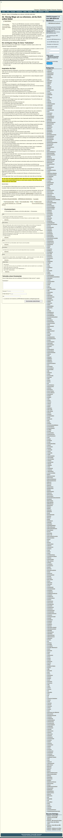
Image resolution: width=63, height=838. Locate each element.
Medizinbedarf (50, 491)
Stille (48, 669)
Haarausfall (49, 343)
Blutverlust (49, 162)
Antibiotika (49, 94)
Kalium (48, 406)
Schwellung (50, 619)
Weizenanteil (50, 788)
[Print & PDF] (32, 201)
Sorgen (49, 658)
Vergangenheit (50, 738)
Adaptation (49, 77)
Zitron (48, 803)
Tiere (48, 693)
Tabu (48, 684)
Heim (48, 355)
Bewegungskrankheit (52, 142)
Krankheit (49, 440)
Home (3, 11)
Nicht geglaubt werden (52, 536)
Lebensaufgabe (51, 456)
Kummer (49, 448)
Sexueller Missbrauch (52, 647)
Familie (49, 262)
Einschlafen (50, 215)
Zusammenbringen (51, 809)
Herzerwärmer (50, 367)
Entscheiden (50, 235)
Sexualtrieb (49, 645)
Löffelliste (49, 465)
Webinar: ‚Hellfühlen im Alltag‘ (54, 829)
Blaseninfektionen (51, 151)
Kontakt (47, 11)
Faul (48, 264)
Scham (48, 585)
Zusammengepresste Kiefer (53, 811)
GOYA (48, 332)
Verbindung (50, 737)
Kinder (48, 422)
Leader (48, 454)
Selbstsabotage (51, 635)
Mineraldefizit (50, 502)
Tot (48, 696)
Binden (49, 148)
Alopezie (49, 88)
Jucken (49, 400)
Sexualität (49, 644)
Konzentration (50, 432)
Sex (48, 641)
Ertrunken (49, 255)
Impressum (39, 834)
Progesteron (50, 565)
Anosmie (49, 93)
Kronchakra (50, 446)
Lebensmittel (50, 457)
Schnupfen (49, 605)
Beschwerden (50, 139)
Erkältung (49, 250)
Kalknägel (49, 408)
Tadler (48, 686)
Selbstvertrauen (51, 636)
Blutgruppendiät (51, 159)
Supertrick (49, 681)
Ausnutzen (49, 113)
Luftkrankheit (50, 471)
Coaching (49, 177)
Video (8, 11)
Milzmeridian (50, 500)
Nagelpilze (49, 523)
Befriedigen (50, 131)
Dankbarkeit (50, 184)
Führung (49, 287)
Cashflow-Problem (51, 170)
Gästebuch (40, 11)
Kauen (48, 417)
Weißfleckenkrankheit (52, 786)
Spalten (49, 659)
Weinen (49, 784)
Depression (50, 191)
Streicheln (49, 670)
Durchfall (49, 204)
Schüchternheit (50, 610)
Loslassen (49, 469)
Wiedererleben (50, 792)
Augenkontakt (50, 110)
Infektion (49, 388)
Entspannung (50, 241)
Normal (49, 542)
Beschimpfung (50, 136)
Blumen (49, 156)
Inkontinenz (50, 389)
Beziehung (49, 145)
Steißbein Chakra (51, 666)
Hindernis (49, 372)
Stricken (49, 676)
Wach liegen (50, 764)
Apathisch (49, 97)
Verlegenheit (50, 744)
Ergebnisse (19, 11)
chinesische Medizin (52, 173)
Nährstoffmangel (51, 527)
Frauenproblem (50, 281)
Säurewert (49, 584)
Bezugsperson (50, 147)
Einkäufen (49, 211)
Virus (48, 760)
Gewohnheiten (50, 321)
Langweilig (49, 452)
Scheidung (49, 590)
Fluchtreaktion (50, 275)
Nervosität (49, 533)
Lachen (49, 451)
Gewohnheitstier (51, 323)
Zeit (48, 800)
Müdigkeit (49, 511)
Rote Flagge (50, 579)
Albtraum (49, 82)
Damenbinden (50, 182)
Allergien (49, 86)
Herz (48, 364)
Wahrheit (49, 767)
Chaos (48, 171)
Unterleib (49, 729)
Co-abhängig (50, 176)
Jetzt (48, 398)
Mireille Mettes (7, 21)
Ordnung (49, 545)
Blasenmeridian (51, 153)
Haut (48, 347)
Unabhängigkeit (51, 720)
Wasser (49, 771)
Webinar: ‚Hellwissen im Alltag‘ (54, 828)
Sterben (49, 667)
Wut (48, 797)
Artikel (24, 11)
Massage (49, 483)
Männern (49, 482)
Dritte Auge (49, 201)
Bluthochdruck (50, 160)
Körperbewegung (51, 435)
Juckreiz (49, 401)
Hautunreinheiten (51, 352)
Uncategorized (50, 723)
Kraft (48, 437)
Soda (48, 653)
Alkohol (49, 83)
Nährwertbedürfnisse (52, 528)
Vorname (5, 291)
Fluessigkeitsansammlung (53, 276)
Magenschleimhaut (51, 479)
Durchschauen (50, 205)
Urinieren (49, 732)
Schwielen (49, 621)
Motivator (49, 510)
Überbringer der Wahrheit (53, 712)
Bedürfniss (49, 127)
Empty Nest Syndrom (52, 224)
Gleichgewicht (50, 326)
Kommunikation (51, 428)
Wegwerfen (49, 778)
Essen (48, 259)
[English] (48, 9)
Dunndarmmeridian (51, 202)
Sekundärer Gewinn (51, 627)
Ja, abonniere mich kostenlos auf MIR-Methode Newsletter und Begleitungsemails (21, 298)
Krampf (49, 439)
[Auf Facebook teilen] (8, 201)
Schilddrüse (50, 591)
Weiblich (49, 780)
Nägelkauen (50, 520)
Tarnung (49, 689)
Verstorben (49, 754)
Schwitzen (49, 624)
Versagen (49, 749)
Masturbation (50, 486)
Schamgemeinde (51, 588)
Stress (48, 673)
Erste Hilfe (49, 253)
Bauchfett (49, 120)
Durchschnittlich (51, 207)
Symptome (49, 683)
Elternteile (49, 218)
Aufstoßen (49, 106)
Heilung (49, 354)
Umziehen (49, 717)
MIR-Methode (7, 8)
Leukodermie (50, 462)
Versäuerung (50, 751)
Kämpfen (49, 414)
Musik (48, 513)
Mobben (49, 506)
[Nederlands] (42, 9)
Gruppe (49, 340)
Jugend (49, 403)
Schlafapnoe (50, 596)
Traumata (49, 703)
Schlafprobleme (51, 598)
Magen (48, 474)
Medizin (49, 489)
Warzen (49, 769)
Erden (48, 247)
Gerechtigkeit (50, 313)
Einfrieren (49, 210)
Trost (48, 710)
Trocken (49, 709)
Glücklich (49, 329)
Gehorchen (49, 307)
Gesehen (49, 318)
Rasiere (49, 567)
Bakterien (49, 119)
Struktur (49, 678)
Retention (49, 578)
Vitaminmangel (50, 763)
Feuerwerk (49, 270)
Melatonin (49, 493)
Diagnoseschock (51, 196)
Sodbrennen (50, 655)
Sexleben (49, 642)
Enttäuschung (50, 242)
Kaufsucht (49, 418)
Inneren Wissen (50, 392)
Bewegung (49, 140)
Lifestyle (49, 463)
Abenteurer (49, 69)
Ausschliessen (50, 116)
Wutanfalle (49, 798)
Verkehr (49, 741)
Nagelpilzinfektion (51, 525)
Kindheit (49, 423)
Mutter (48, 519)
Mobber (49, 508)
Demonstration (50, 190)
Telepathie (49, 692)
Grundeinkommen (51, 338)
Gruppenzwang (50, 341)
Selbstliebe (14, 198)
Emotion (49, 219)
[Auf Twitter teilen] (17, 201)
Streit (48, 672)
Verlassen (49, 743)
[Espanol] (59, 9)
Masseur (49, 485)
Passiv (48, 553)
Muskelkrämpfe (50, 514)
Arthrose (49, 102)
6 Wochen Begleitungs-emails (52, 58)
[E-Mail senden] (38, 201)
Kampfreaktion (50, 415)
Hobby (48, 374)
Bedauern (49, 125)
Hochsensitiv (50, 375)
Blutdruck (49, 157)
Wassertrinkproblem (52, 774)
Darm (48, 187)
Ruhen (48, 581)
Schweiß (49, 618)
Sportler (49, 662)
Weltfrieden (49, 789)
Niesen (48, 539)
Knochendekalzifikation (52, 425)
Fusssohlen (50, 292)
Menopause (50, 494)
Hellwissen (49, 361)
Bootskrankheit (50, 164)
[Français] (53, 9)
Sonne (48, 656)
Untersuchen (50, 730)
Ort (3, 296)
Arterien (49, 100)
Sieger (48, 652)
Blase (48, 150)
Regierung (49, 573)
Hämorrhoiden (50, 344)
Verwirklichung (50, 755)
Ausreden (49, 114)
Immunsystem (50, 386)
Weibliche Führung (51, 781)
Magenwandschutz (51, 480)
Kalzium (49, 412)
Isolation (49, 397)
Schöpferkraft (50, 607)
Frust (48, 286)
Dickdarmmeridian (51, 198)
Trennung (49, 706)
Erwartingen (50, 258)
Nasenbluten (50, 530)
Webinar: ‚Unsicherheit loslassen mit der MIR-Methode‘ (52, 817)
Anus (48, 96)
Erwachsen (49, 256)
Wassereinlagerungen (52, 772)
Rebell (48, 571)
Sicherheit (49, 650)
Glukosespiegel (50, 330)
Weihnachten (50, 783)
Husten (49, 381)
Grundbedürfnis (51, 337)
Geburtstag (49, 295)
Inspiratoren (50, 394)
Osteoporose (50, 547)
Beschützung (50, 137)
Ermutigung (50, 252)
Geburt (48, 293)
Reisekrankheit (50, 574)
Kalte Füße (49, 409)
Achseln (49, 76)
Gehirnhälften (50, 306)
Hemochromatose (51, 363)
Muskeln (49, 516)
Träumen (49, 704)
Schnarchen (50, 602)
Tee (48, 690)
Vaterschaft (49, 734)
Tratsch (49, 700)
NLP (48, 540)
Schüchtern (50, 608)
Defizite (49, 188)
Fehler (48, 266)
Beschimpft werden (51, 134)
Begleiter (30, 11)
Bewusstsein (50, 144)
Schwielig (49, 622)
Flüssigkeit (49, 278)
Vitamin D (49, 761)
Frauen (49, 279)
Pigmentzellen (50, 559)
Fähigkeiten (50, 261)
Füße (48, 290)
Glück (48, 327)
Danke (48, 185)
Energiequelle (50, 227)
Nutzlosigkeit (50, 544)
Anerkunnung (50, 89)
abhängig (49, 71)
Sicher (48, 649)
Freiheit (49, 283)
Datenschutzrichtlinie (25, 834)
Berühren (5, 198)
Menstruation (50, 496)
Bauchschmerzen (51, 122)
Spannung (49, 661)
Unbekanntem (50, 721)
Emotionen (49, 221)
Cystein (49, 181)
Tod (48, 695)
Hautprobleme (50, 350)
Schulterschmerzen (51, 613)
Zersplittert (49, 801)
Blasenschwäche (51, 154)
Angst (48, 91)
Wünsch (49, 794)
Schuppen (49, 615)
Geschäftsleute (50, 315)
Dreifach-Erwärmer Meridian (53, 199)
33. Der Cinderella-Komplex (38, 203)
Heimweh (49, 357)
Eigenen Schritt (50, 208)
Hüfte (48, 378)
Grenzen (49, 333)
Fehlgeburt (49, 267)
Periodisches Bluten (52, 556)
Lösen (48, 466)
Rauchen (49, 568)
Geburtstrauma (50, 296)
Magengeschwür (51, 476)
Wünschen (49, 795)
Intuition (49, 395)
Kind (48, 420)
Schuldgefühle (50, 611)
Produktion (49, 564)
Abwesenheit (50, 74)
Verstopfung (50, 752)
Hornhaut (49, 377)
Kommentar (5, 280)
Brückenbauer (50, 167)
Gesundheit (50, 320)
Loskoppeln (50, 468)
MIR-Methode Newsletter (53, 56)
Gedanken (49, 298)
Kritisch (49, 445)
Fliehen (49, 273)
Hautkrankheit (50, 349)
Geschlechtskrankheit (52, 316)
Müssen (49, 517)
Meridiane (49, 499)
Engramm (49, 228)
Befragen (49, 128)
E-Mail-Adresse (6, 293)
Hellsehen (49, 360)
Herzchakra (50, 366)
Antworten (6, 219)
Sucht (48, 679)
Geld (48, 309)
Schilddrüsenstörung (52, 593)
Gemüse (49, 310)
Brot (48, 165)
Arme (48, 99)
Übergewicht (50, 713)
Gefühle (49, 301)
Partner (49, 551)
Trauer (48, 701)
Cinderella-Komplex (51, 174)
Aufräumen (49, 105)
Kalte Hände (50, 411)
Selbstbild (49, 630)
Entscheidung (50, 236)
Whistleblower (50, 791)
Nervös (49, 531)
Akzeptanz (49, 80)
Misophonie (50, 505)
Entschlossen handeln (52, 238)
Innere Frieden (50, 391)
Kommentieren (50, 426)
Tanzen (49, 687)
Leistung (49, 460)
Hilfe (48, 371)
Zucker (48, 805)
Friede (48, 284)
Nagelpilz (49, 522)
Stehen (49, 664)
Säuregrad (49, 582)
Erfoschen (49, 249)
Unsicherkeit (50, 727)
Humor (48, 380)
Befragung (49, 130)
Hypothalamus (50, 384)
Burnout (49, 168)
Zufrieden (49, 806)
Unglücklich (50, 726)
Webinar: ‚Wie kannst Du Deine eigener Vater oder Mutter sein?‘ (54, 822)
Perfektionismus (51, 554)
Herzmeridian (50, 369)
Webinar (49, 775)
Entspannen (50, 239)
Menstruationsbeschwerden (53, 497)
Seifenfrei (49, 625)
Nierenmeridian (50, 537)
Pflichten (49, 557)
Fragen (35, 11)
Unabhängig (50, 718)
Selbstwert (49, 638)
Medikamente (50, 488)
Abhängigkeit (50, 72)
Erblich (49, 245)
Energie (49, 225)
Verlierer (49, 746)
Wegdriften (49, 777)
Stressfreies (50, 675)
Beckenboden (50, 123)
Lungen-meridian (51, 472)
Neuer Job (49, 534)
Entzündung (50, 244)
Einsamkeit (49, 213)
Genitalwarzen (50, 312)
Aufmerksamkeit (51, 103)
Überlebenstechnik (51, 715)
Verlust (48, 747)
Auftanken (49, 108)
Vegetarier (49, 735)
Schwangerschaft (51, 616)
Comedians (50, 179)
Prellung (49, 562)
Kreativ (49, 442)
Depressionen (50, 193)
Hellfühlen (49, 358)
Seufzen (49, 639)
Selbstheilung (28, 198)
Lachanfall (49, 449)
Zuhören (49, 808)
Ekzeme (49, 216)
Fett (48, 269)
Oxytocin (49, 548)
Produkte (13, 11)
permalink (36, 198)
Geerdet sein (50, 300)
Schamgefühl (50, 587)
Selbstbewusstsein (51, 628)
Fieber (48, 272)
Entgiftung (49, 232)
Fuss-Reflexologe (51, 289)
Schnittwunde (50, 604)
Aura (48, 111)
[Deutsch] (36, 9)
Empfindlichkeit (50, 222)
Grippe (48, 335)
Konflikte (49, 429)
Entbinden (49, 230)
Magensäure (50, 477)
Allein (48, 85)
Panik (48, 550)
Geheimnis (49, 303)
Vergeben (49, 740)
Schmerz (49, 599)
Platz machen (50, 561)
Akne (48, 79)
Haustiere (49, 346)
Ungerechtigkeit (51, 724)
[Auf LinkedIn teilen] (24, 201)
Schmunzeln (50, 601)
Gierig (48, 324)
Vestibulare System (51, 757)
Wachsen (49, 766)
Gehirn (48, 304)
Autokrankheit (50, 117)
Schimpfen (49, 595)
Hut (48, 383)
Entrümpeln (50, 233)
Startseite (4, 14)
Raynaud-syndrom (51, 570)
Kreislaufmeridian (51, 443)
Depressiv (49, 194)
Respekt (10, 198)
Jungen (49, 405)
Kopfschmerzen (51, 434)
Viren (48, 758)
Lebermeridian (50, 459)
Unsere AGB (33, 834)
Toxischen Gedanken (52, 698)
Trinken (49, 707)
